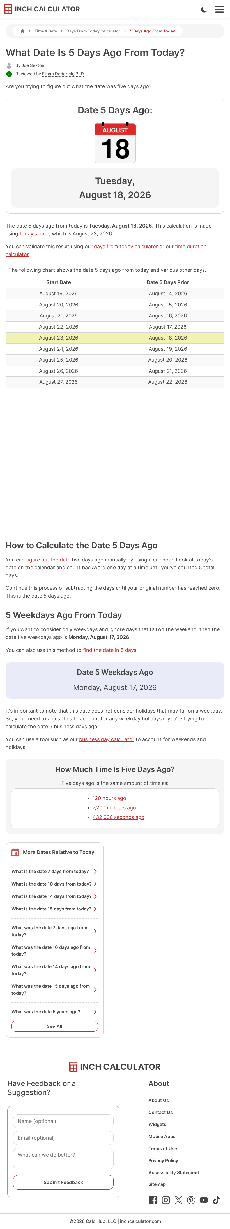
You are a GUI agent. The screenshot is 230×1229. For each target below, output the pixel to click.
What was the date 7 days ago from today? (49, 931)
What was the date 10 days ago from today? (51, 950)
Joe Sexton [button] (33, 65)
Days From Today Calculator (93, 31)
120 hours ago (109, 798)
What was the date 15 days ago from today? (51, 989)
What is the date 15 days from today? (51, 909)
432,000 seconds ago (118, 817)
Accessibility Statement (173, 1172)
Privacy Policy (163, 1160)
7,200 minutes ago (114, 808)
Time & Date (45, 31)
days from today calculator (126, 246)
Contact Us (160, 1112)
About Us (158, 1100)
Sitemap (157, 1184)
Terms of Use (162, 1148)
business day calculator (106, 739)
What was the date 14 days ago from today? (51, 970)
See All (55, 1026)
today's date (34, 234)
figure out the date (48, 560)
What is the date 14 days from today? (52, 896)
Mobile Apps (162, 1136)
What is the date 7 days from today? (50, 871)
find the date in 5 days (109, 650)
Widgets (157, 1124)
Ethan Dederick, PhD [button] (63, 73)
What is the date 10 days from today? (52, 884)
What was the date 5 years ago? (46, 1011)
